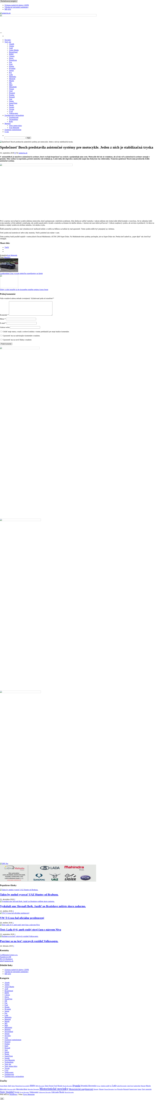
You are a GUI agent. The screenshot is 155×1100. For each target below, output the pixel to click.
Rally (11, 121)
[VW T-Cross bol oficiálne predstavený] (14, 913)
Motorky (8, 124)
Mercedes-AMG (11, 1089)
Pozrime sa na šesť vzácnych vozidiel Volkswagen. (29, 941)
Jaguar (11, 70)
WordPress (13, 1094)
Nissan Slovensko (109, 1089)
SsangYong (13, 103)
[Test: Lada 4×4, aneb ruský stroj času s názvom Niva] (20, 925)
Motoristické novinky (53, 1088)
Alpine (11, 46)
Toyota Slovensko (24, 1092)
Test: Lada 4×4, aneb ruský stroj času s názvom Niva (30, 929)
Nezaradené (9, 1032)
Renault (12, 97)
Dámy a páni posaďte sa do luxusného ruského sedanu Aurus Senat (24, 290)
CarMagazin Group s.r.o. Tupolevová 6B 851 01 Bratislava (9, 957)
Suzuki (11, 107)
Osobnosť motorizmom (13, 130)
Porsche (120, 1089)
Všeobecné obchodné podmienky (16, 7)
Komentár (4, 315)
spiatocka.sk (23, 153)
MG (10, 83)
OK (2, 1099)
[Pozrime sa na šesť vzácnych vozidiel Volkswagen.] (19, 936)
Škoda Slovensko (69, 1092)
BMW (11, 54)
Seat (10, 99)
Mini (10, 85)
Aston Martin (14, 50)
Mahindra (12, 77)
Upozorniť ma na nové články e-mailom (17, 340)
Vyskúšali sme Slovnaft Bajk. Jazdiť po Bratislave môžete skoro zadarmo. (43, 906)
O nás (7, 132)
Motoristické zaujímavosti (81, 1089)
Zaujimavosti (13, 117)
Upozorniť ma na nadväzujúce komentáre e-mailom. (21, 336)
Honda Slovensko (67, 1086)
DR (6, 1001)
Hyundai (12, 68)
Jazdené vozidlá (105, 1086)
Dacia (11, 58)
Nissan (11, 89)
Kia (10, 72)
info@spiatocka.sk (6, 961)
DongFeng (13, 60)
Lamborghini (136, 1086)
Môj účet (8, 9)
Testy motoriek (146, 1089)
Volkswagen (13, 113)
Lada (11, 75)
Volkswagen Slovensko (45, 1092)
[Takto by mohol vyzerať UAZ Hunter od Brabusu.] (19, 890)
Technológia (13, 119)
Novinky (8, 40)
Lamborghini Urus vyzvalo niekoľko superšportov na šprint (21, 273)
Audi (11, 48)
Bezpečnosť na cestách (22, 1086)
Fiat (10, 62)
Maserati (12, 79)
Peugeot (12, 93)
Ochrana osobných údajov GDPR (17, 5)
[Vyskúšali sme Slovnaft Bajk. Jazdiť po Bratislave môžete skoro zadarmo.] (27, 901)
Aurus (13, 1086)
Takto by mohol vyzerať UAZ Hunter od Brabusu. (29, 894)
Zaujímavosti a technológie (14, 115)
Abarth (11, 44)
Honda (11, 66)
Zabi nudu (55, 1092)
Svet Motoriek (14, 128)
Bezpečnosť (13, 52)
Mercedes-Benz (21, 1089)
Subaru (139, 1089)
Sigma (11, 101)
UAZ (11, 111)
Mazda (11, 81)
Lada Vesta (130, 1086)
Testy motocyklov (15, 126)
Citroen (11, 56)
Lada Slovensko (122, 1086)
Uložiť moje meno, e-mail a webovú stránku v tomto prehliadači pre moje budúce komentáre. (36, 332)
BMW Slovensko (40, 1086)
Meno (3, 319)
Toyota (11, 109)
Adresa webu (5, 327)
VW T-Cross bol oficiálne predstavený (22, 917)
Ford (10, 64)
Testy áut (8, 42)
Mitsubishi (13, 87)
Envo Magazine (29, 1094)
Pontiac (11, 95)
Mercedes (3, 1089)
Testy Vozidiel (7, 1092)
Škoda (11, 105)
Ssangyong (133, 1089)
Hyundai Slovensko (89, 1086)
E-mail (3, 323)
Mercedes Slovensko (33, 1089)
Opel (11, 91)
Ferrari (51, 1086)
